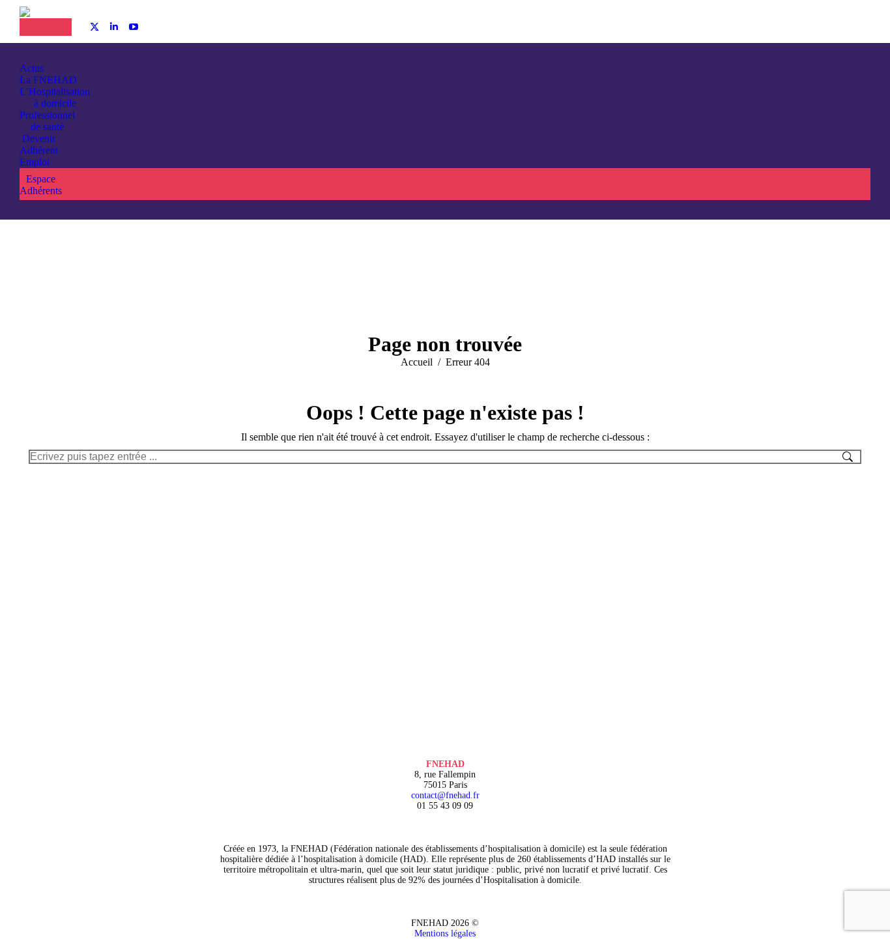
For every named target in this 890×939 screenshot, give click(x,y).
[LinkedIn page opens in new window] (114, 26)
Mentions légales (445, 933)
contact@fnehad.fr (445, 795)
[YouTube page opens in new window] (133, 26)
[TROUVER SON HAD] (59, 27)
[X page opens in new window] (94, 26)
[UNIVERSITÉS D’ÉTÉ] (33, 27)
